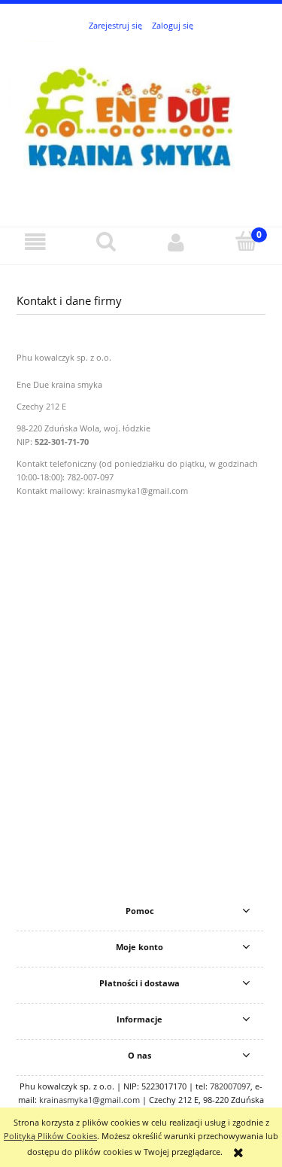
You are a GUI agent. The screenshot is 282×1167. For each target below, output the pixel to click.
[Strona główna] (141, 121)
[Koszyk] (246, 241)
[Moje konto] (176, 242)
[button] (35, 242)
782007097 (230, 1086)
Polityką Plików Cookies (50, 1135)
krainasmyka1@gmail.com (89, 1099)
